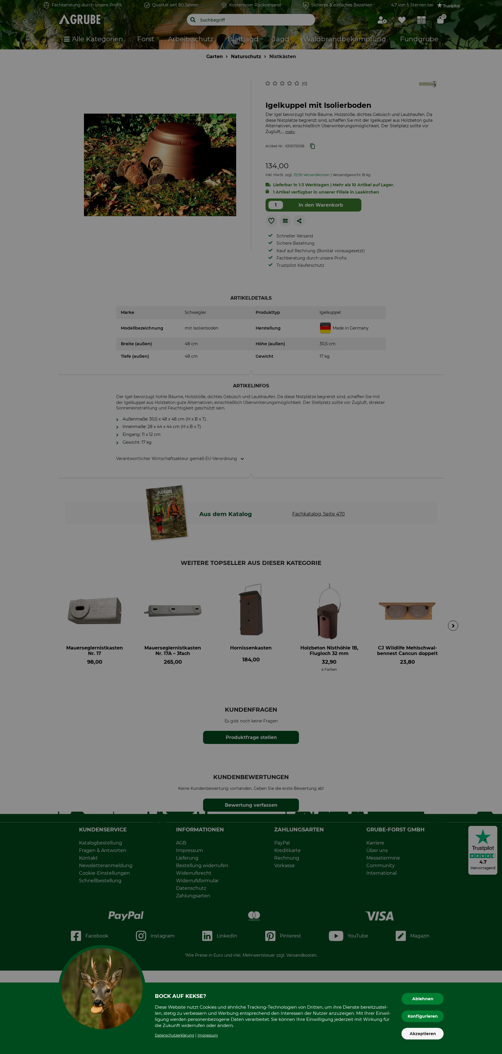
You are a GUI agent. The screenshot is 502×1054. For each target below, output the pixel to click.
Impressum (208, 1035)
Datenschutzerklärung (174, 1035)
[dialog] (251, 527)
